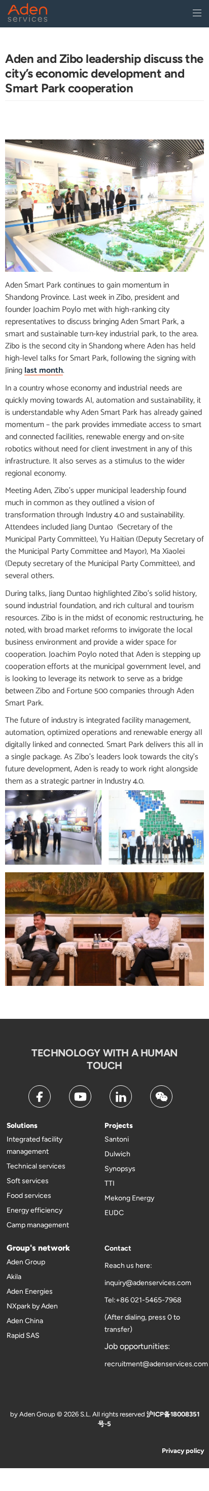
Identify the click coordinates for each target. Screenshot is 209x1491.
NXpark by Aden (32, 1306)
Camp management (38, 1225)
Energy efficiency (34, 1210)
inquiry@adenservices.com (147, 1283)
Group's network (38, 1248)
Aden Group (26, 1262)
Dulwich (117, 1154)
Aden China (25, 1321)
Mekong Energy (129, 1198)
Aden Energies (30, 1291)
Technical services (36, 1166)
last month (43, 371)
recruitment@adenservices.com (156, 1364)
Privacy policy (183, 1450)
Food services (29, 1195)
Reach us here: (128, 1265)
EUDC (114, 1213)
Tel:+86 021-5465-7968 (143, 1300)
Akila (14, 1276)
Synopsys (119, 1168)
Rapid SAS (23, 1335)
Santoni (116, 1139)
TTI (109, 1183)
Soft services (28, 1181)
